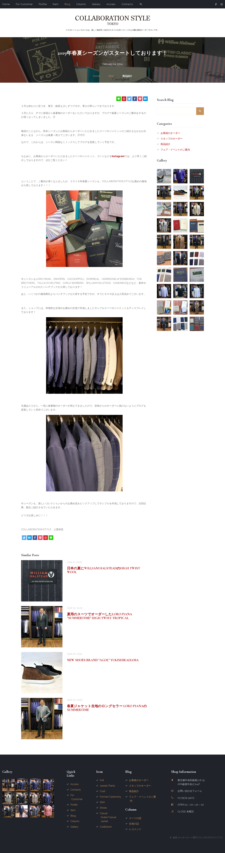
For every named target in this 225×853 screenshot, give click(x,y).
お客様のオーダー (170, 133)
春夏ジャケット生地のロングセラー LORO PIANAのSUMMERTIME (107, 708)
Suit (102, 780)
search (200, 111)
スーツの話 (135, 818)
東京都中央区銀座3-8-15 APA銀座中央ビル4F (191, 782)
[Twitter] (129, 98)
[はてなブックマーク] (145, 98)
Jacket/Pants (107, 785)
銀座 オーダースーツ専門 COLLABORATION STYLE (198, 837)
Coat (102, 791)
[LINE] (118, 98)
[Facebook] (134, 98)
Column (81, 4)
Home (6, 4)
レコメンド (135, 829)
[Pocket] (140, 98)
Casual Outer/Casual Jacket (108, 817)
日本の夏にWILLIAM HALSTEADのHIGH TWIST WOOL (103, 570)
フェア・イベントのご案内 (175, 149)
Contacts (127, 4)
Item (55, 4)
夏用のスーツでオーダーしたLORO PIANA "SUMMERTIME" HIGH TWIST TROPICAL (99, 616)
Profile (43, 4)
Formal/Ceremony (110, 796)
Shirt (102, 802)
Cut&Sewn (106, 826)
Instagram (118, 156)
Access (111, 4)
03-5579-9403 (186, 797)
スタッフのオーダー (172, 138)
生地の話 (134, 823)
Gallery (96, 4)
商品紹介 (127, 76)
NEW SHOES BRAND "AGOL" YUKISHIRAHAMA (103, 660)
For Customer (24, 4)
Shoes (103, 807)
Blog (67, 4)
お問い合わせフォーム (190, 790)
